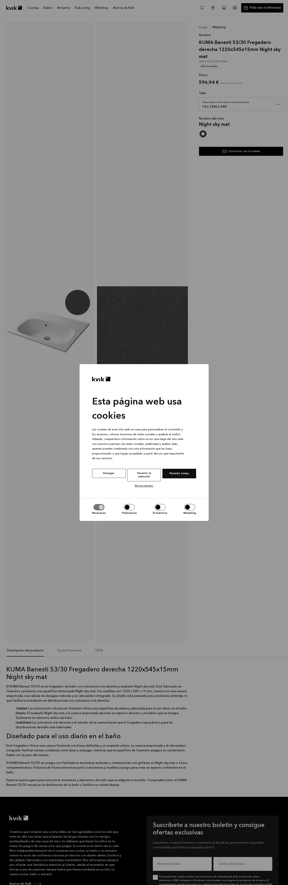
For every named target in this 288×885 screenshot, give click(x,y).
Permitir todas (179, 473)
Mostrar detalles (144, 486)
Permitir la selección (144, 475)
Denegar (108, 473)
